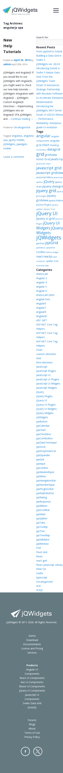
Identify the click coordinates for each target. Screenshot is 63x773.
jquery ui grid (45, 218)
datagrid (53, 149)
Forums (32, 720)
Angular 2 (41, 278)
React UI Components (32, 678)
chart (45, 145)
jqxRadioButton (45, 493)
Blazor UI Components (32, 686)
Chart (39, 349)
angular (43, 135)
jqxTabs (40, 522)
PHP (38, 548)
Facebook (25, 751)
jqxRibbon (41, 505)
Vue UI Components (32, 682)
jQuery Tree (49, 209)
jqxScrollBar (43, 510)
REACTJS (41, 569)
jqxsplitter (50, 247)
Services (32, 652)
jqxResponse (43, 501)
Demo (32, 635)
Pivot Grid (41, 552)
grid (40, 154)
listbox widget (52, 252)
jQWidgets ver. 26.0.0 (48, 64)
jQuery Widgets (49, 230)
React (39, 556)
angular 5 (41, 286)
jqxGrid (51, 242)
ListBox (41, 252)
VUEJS (39, 590)
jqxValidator (43, 539)
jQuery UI (47, 213)
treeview (40, 265)
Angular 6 (41, 290)
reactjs (47, 256)
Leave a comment (13, 156)
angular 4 (41, 282)
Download (32, 640)
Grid (38, 358)
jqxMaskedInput (45, 472)
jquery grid (46, 190)
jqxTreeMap (43, 535)
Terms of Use (32, 732)
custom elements (46, 354)
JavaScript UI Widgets (48, 383)
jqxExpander (43, 455)
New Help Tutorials (12, 45)
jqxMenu (41, 476)
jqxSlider (41, 514)
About (32, 728)
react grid (41, 560)
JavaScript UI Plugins (47, 379)
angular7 (41, 307)
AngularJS (41, 316)
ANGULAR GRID (45, 295)
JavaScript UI (43, 375)
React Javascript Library (49, 564)
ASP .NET (41, 320)
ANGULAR (42, 274)
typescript (41, 577)
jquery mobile (16, 140)
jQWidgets (9, 144)
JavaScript (41, 366)
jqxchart (40, 243)
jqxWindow (42, 543)
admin (7, 64)
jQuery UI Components (32, 690)
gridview (51, 155)
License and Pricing (32, 648)
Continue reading (22, 118)
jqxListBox (42, 467)
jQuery (49, 181)
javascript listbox (44, 177)
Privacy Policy (32, 737)
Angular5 (41, 303)
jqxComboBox (44, 438)
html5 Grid (43, 159)
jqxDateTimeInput (46, 442)
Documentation (32, 644)
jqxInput (40, 463)
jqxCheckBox (43, 434)
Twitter (37, 751)
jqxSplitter (41, 518)
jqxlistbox (40, 247)
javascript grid (48, 167)
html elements (44, 362)
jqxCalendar (43, 425)
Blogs (32, 724)
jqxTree (40, 531)
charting (54, 145)
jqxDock (41, 446)
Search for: (42, 37)
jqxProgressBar (45, 489)
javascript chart (43, 163)
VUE (38, 586)
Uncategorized (22, 127)
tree (56, 261)
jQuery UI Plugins (46, 404)
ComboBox (41, 150)
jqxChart (41, 430)
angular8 (41, 312)
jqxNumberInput (45, 484)
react (39, 256)
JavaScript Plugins (46, 371)
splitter (49, 261)
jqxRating (41, 497)
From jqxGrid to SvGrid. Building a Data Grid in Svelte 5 (49, 55)
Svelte (39, 573)
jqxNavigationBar (46, 480)
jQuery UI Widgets (48, 225)
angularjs (17, 135)
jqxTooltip (42, 527)
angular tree (43, 299)
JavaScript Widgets (46, 387)
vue (47, 265)
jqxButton (41, 421)
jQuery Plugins (43, 204)
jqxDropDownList (46, 451)
